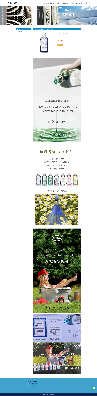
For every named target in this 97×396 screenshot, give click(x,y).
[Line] (93, 388)
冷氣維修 (59, 3)
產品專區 (50, 3)
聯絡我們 (78, 3)
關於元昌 (45, 3)
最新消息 (73, 3)
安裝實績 (64, 3)
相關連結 (68, 3)
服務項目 (54, 3)
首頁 (35, 29)
